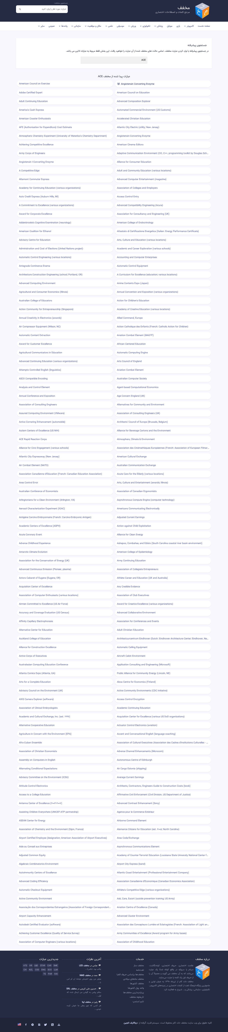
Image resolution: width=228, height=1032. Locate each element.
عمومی (52, 26)
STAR (42, 965)
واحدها (64, 26)
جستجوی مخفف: (61, 3)
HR (30, 965)
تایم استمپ (138, 1002)
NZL (31, 969)
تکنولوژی (146, 26)
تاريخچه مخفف (137, 997)
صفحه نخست (204, 26)
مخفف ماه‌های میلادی (133, 979)
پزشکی (160, 26)
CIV (25, 969)
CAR (49, 965)
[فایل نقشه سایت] (59, 1025)
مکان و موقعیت (94, 26)
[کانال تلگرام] (32, 1025)
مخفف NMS (85, 975)
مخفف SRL (71, 988)
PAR (50, 974)
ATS (25, 965)
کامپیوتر (190, 26)
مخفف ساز (139, 966)
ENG (43, 969)
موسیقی (120, 26)
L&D (36, 965)
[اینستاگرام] (39, 1025)
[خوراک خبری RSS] (52, 1025)
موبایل (169, 26)
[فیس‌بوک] (26, 1025)
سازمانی (77, 26)
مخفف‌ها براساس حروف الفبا (130, 974)
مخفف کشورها (137, 984)
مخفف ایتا (86, 1002)
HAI (56, 974)
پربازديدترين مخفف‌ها (133, 992)
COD (37, 969)
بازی (178, 26)
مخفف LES (84, 965)
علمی (110, 26)
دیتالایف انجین (131, 1023)
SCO (50, 969)
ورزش (133, 26)
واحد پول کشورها (136, 988)
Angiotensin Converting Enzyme (137, 84)
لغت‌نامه (140, 970)
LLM (56, 969)
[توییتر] (45, 1025)
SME (56, 965)
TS (44, 974)
